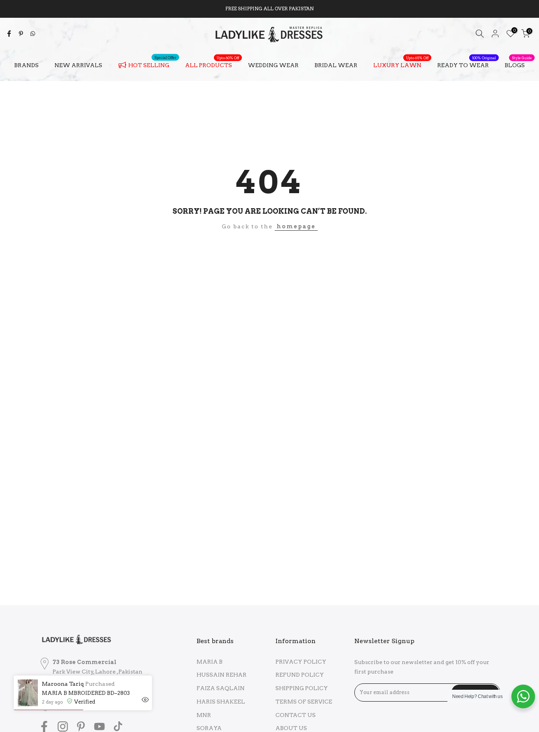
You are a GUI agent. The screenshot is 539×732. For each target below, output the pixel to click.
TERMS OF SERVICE (303, 701)
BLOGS (518, 64)
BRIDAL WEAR (335, 65)
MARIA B (210, 662)
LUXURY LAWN (401, 64)
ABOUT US (291, 728)
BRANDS (26, 65)
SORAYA (209, 728)
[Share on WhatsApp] (33, 33)
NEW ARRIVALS (78, 65)
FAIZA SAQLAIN (221, 688)
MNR (204, 715)
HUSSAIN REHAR (222, 675)
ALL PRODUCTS (212, 64)
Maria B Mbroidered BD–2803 (86, 693)
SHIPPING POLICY (301, 688)
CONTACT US (295, 715)
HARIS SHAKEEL (221, 701)
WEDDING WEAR (273, 65)
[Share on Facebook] (9, 33)
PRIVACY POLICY (300, 662)
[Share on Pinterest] (21, 33)
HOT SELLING (152, 63)
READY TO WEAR (466, 64)
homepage (296, 226)
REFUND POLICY (299, 675)
